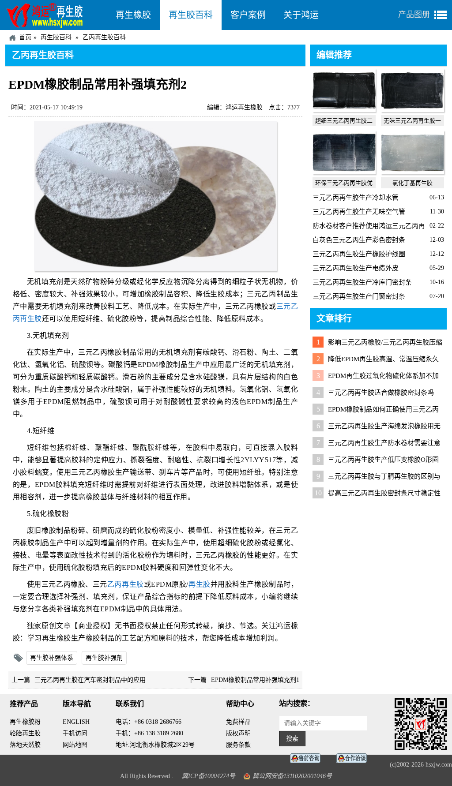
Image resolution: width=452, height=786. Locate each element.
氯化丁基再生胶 (412, 183)
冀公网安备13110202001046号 (292, 776)
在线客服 (307, 758)
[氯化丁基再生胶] (412, 172)
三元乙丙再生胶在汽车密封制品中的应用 (90, 680)
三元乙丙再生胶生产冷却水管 (356, 197)
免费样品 (238, 722)
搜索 (292, 738)
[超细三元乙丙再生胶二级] (344, 109)
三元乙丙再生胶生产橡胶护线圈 (359, 254)
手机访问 (75, 733)
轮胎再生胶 (25, 733)
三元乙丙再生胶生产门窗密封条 (359, 296)
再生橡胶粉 (25, 722)
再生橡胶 (133, 15)
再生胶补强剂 (104, 658)
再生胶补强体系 (51, 658)
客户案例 (248, 15)
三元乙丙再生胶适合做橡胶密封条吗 (381, 392)
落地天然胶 (25, 744)
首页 (25, 37)
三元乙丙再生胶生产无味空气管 (359, 211)
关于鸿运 (301, 15)
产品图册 (414, 14)
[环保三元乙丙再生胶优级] (344, 172)
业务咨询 (354, 758)
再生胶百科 (191, 15)
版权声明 (238, 733)
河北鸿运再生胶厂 (56, 15)
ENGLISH (76, 722)
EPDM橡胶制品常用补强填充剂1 (255, 680)
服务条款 (238, 744)
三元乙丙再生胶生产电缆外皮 (356, 268)
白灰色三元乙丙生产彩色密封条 (359, 239)
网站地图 (75, 744)
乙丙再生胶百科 (104, 37)
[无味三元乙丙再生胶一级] (412, 109)
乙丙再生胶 (125, 584)
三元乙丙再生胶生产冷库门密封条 (362, 282)
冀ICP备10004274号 (208, 776)
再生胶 (199, 584)
